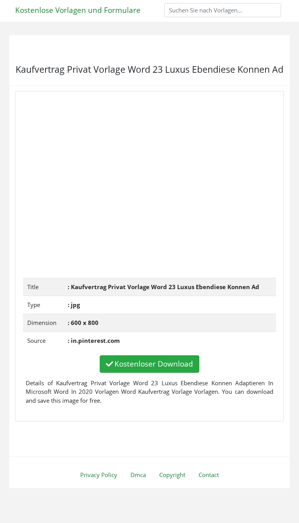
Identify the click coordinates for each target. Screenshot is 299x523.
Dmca (138, 475)
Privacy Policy (98, 475)
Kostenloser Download (153, 364)
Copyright (172, 475)
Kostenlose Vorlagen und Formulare (78, 10)
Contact (209, 475)
